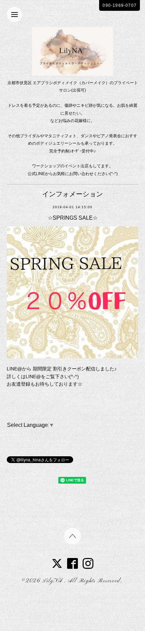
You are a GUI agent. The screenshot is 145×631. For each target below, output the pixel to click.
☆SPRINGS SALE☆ (72, 218)
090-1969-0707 (120, 5)
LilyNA (53, 581)
